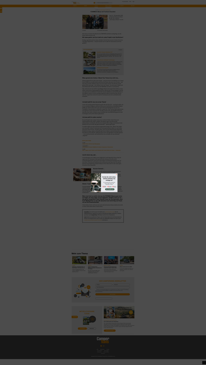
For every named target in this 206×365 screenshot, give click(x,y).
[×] (103, 182)
